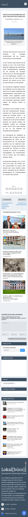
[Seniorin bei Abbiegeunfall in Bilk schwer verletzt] (4, 417)
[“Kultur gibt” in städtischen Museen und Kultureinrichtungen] (14, 287)
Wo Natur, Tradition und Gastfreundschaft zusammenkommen (13, 430)
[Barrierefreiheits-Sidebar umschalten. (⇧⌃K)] (24, 513)
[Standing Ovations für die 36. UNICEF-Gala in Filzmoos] (4, 453)
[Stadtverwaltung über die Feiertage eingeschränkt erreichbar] (14, 242)
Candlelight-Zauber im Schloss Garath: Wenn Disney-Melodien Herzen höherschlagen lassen (14, 438)
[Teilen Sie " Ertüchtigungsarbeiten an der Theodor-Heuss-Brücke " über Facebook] (6, 188)
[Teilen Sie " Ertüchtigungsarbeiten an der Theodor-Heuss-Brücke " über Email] (18, 188)
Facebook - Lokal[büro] (11, 504)
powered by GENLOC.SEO (11, 513)
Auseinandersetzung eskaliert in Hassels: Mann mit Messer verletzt (15, 423)
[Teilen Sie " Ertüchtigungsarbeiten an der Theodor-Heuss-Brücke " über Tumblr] (12, 188)
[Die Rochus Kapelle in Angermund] (4, 403)
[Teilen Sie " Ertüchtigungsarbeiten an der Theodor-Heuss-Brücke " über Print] (21, 188)
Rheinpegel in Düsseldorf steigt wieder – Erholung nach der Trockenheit (15, 445)
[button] (25, 4)
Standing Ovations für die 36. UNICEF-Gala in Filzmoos (14, 452)
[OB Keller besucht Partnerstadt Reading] (14, 222)
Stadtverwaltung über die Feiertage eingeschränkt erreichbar (12, 252)
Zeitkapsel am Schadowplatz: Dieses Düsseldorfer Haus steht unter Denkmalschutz (13, 275)
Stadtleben (16, 19)
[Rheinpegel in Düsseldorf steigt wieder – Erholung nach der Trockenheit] (4, 445)
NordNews (14, 403)
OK (22, 350)
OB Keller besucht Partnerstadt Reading (11, 231)
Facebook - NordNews (10, 509)
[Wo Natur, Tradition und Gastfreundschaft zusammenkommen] (4, 429)
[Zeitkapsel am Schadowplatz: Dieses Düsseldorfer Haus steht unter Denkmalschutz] (14, 265)
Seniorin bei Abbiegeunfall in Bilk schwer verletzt (15, 416)
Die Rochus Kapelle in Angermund (15, 402)
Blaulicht (9, 418)
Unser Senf (14, 432)
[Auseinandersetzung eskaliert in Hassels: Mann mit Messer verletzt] (4, 423)
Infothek (8, 412)
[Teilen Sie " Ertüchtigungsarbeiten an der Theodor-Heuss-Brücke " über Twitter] (9, 188)
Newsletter (9, 403)
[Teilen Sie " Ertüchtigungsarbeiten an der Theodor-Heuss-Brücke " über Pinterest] (15, 188)
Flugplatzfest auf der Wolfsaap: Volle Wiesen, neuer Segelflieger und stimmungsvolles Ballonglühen (16, 409)
